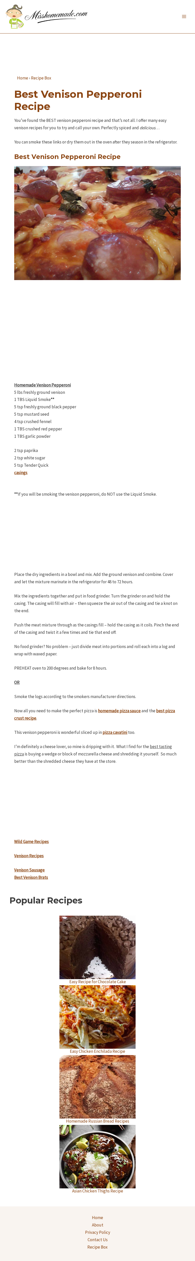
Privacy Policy (97, 1232)
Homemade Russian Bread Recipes (97, 1121)
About (97, 1225)
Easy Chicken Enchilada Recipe (97, 1051)
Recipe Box (97, 1247)
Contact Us (98, 1239)
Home (97, 1217)
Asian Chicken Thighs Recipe (97, 1191)
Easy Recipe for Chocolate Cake (97, 981)
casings (20, 472)
